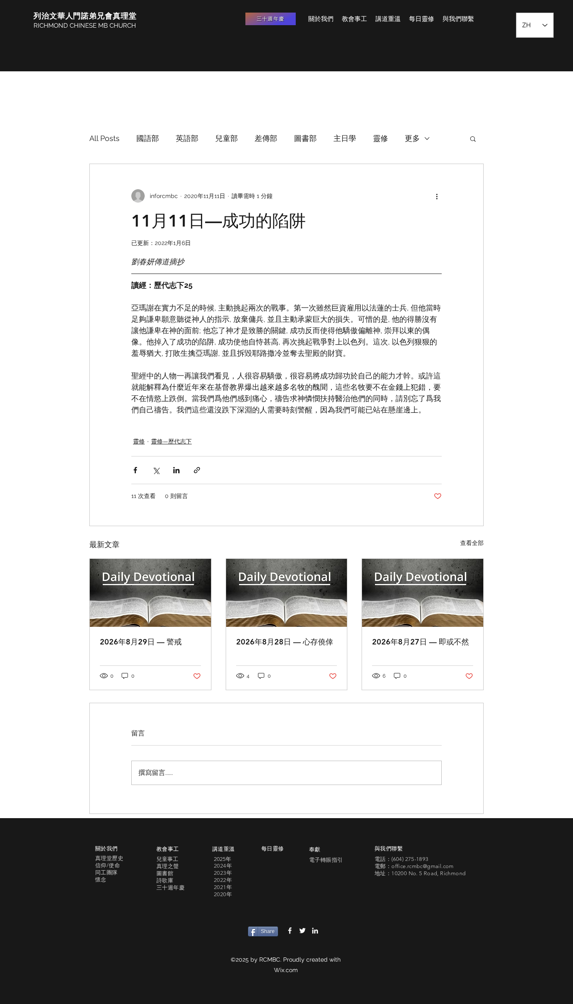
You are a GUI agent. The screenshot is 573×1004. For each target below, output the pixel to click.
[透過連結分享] (197, 470)
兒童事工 (167, 859)
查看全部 (472, 543)
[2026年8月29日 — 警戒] (150, 593)
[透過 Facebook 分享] (135, 470)
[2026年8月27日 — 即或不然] (422, 593)
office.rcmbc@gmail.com (422, 866)
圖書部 (305, 138)
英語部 (187, 138)
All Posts (104, 138)
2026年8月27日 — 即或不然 (420, 642)
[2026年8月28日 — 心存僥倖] (286, 593)
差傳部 (266, 138)
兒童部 (226, 138)
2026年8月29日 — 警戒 (141, 642)
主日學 (344, 138)
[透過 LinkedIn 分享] (176, 470)
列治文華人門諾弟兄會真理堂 (85, 16)
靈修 (380, 138)
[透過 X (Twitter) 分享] (156, 470)
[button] (473, 138)
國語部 (147, 138)
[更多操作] (437, 196)
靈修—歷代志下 (171, 441)
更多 (412, 138)
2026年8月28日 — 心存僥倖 (284, 642)
